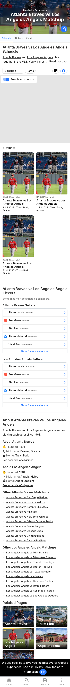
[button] (62, 682)
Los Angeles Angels (40, 57)
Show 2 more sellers (33, 351)
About (29, 38)
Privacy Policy (42, 667)
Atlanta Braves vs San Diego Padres (27, 497)
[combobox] (12, 71)
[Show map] (63, 70)
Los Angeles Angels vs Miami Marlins (27, 552)
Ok (43, 672)
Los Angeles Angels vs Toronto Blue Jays (30, 562)
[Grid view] (55, 70)
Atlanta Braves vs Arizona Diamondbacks (29, 521)
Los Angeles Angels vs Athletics (24, 576)
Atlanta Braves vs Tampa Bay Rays (26, 540)
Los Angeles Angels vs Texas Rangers (28, 571)
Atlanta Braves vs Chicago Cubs (24, 530)
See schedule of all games (18, 460)
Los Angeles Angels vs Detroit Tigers (27, 585)
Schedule (6, 38)
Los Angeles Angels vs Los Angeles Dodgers (32, 595)
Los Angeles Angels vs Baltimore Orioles (29, 581)
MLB (24, 61)
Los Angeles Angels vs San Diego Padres (30, 590)
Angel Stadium (24, 480)
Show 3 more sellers (33, 405)
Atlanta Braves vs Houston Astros (25, 502)
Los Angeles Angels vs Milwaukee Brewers (31, 557)
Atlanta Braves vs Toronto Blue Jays (27, 506)
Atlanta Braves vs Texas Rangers (25, 526)
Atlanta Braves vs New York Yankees (27, 516)
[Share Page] (64, 29)
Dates (30, 71)
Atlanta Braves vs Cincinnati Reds (25, 535)
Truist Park (22, 455)
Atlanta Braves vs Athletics (21, 511)
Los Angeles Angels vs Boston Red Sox (29, 566)
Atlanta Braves (12, 57)
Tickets (19, 38)
